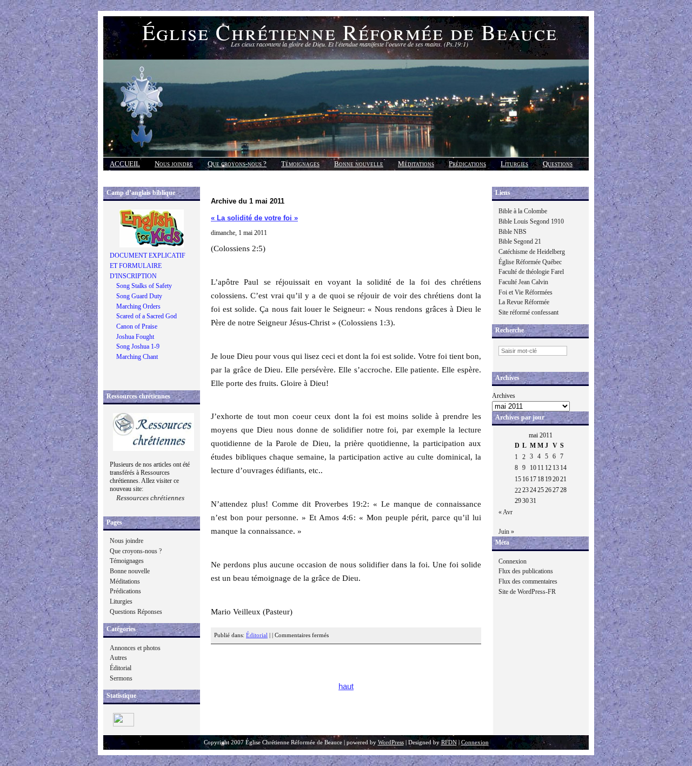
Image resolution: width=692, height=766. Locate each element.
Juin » (506, 531)
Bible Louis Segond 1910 (531, 221)
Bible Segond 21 (519, 241)
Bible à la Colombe (522, 211)
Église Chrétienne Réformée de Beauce (349, 31)
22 (518, 490)
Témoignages (300, 164)
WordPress (391, 742)
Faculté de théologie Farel (531, 272)
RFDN (449, 742)
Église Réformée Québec (530, 262)
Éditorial (120, 668)
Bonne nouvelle (358, 164)
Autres (118, 658)
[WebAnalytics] (123, 724)
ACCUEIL (125, 164)
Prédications (467, 164)
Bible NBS (512, 231)
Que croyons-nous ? (237, 164)
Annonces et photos (135, 648)
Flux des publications (525, 571)
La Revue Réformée (523, 302)
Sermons (121, 678)
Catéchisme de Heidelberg (531, 252)
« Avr (505, 512)
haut (346, 686)
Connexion (512, 561)
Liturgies (514, 164)
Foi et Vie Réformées (525, 292)
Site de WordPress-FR (527, 591)
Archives (503, 396)
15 (518, 479)
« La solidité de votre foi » (254, 218)
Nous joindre (174, 164)
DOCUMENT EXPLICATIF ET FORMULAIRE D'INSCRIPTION (147, 265)
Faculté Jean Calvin (523, 282)
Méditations (416, 164)
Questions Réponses (136, 612)
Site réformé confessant (528, 312)
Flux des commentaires (527, 581)
